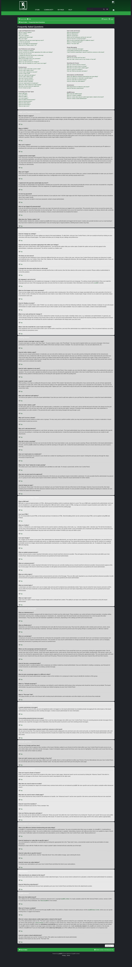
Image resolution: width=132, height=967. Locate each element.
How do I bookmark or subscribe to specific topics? (80, 78)
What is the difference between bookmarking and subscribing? (82, 76)
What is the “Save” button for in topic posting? (30, 84)
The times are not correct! (25, 53)
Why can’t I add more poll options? (27, 75)
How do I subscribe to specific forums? (76, 79)
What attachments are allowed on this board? (78, 86)
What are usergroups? (72, 35)
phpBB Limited (65, 899)
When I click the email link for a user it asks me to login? (32, 63)
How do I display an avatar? (25, 60)
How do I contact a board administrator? (77, 98)
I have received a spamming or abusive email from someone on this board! (85, 52)
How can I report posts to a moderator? (28, 83)
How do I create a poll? (24, 73)
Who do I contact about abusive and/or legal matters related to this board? (85, 97)
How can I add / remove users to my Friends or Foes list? (81, 59)
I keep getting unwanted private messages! (77, 50)
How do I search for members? (74, 69)
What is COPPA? (23, 34)
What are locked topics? (25, 104)
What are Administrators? (73, 32)
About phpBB (44, 900)
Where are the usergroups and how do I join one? (79, 37)
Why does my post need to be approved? (29, 86)
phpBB (96, 283)
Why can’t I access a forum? (26, 78)
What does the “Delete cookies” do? (28, 45)
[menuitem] (29, 19)
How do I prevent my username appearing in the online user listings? (36, 52)
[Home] (18, 0)
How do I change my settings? (26, 50)
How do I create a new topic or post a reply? (30, 68)
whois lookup (39, 922)
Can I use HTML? (23, 94)
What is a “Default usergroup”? (74, 42)
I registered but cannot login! (26, 37)
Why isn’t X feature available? (74, 95)
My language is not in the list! (26, 57)
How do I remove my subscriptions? (76, 81)
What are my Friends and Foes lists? (76, 57)
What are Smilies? (23, 96)
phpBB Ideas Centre (93, 910)
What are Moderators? (72, 34)
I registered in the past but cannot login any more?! (31, 40)
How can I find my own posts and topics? (77, 71)
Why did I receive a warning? (26, 81)
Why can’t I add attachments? (26, 80)
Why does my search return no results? (77, 66)
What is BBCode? (23, 93)
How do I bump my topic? (25, 87)
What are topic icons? (24, 106)
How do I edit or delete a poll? (26, 76)
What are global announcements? (27, 99)
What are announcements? (25, 101)
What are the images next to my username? (29, 58)
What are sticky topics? (24, 102)
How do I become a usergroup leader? (76, 38)
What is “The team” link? (73, 43)
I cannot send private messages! (75, 49)
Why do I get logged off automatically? (28, 43)
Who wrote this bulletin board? (74, 93)
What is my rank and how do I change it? (29, 61)
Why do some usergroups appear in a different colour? (80, 40)
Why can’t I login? (23, 38)
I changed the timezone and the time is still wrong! (31, 55)
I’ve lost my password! (24, 42)
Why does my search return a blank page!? (78, 67)
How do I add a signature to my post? (28, 72)
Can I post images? (23, 98)
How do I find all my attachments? (75, 88)
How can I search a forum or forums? (76, 64)
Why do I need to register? (25, 32)
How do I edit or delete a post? (26, 70)
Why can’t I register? (24, 35)
